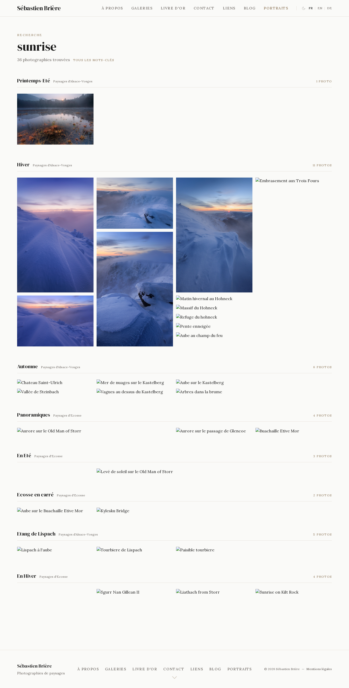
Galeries (142, 8)
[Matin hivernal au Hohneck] (214, 299)
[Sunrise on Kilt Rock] (293, 592)
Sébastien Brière (39, 8)
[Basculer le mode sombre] (304, 8)
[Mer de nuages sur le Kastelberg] (135, 382)
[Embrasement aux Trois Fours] (293, 181)
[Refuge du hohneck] (214, 317)
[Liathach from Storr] (214, 592)
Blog (250, 8)
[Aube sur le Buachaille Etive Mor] (55, 511)
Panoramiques (33, 414)
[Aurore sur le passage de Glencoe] (214, 431)
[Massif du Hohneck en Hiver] (135, 203)
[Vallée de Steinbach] (55, 392)
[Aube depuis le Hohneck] (55, 321)
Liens (229, 8)
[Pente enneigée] (214, 326)
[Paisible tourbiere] (214, 550)
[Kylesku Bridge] (135, 511)
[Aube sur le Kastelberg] (214, 382)
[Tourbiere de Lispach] (135, 550)
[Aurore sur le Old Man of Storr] (55, 431)
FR (311, 8)
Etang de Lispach (36, 533)
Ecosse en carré (35, 494)
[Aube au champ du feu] (214, 335)
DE (329, 8)
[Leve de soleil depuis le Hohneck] (214, 235)
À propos (112, 8)
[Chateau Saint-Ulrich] (55, 382)
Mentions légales (319, 669)
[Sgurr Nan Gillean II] (135, 592)
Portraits (276, 8)
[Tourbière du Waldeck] (55, 119)
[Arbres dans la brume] (214, 392)
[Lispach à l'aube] (55, 550)
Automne (27, 366)
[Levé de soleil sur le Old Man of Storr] (135, 471)
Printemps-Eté (33, 80)
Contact (204, 8)
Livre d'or (173, 8)
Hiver (23, 164)
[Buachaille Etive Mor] (293, 431)
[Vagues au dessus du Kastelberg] (135, 392)
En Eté (24, 455)
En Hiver (26, 576)
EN (320, 8)
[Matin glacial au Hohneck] (55, 235)
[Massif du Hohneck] (214, 308)
